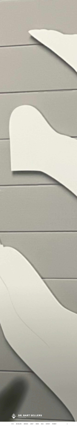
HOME (12, 423)
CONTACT (48, 423)
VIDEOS (37, 423)
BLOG (42, 423)
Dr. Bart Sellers (30, 415)
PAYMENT (54, 423)
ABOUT (31, 423)
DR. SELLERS (18, 423)
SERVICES (26, 423)
